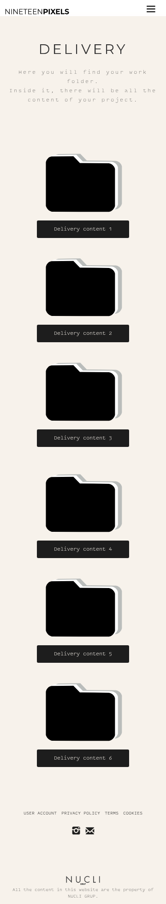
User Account (40, 813)
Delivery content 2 (83, 333)
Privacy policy (80, 813)
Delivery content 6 (83, 758)
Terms (112, 813)
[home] (34, 11)
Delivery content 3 (83, 437)
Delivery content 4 (83, 549)
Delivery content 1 (83, 229)
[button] (151, 8)
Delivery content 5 (83, 653)
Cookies (132, 813)
